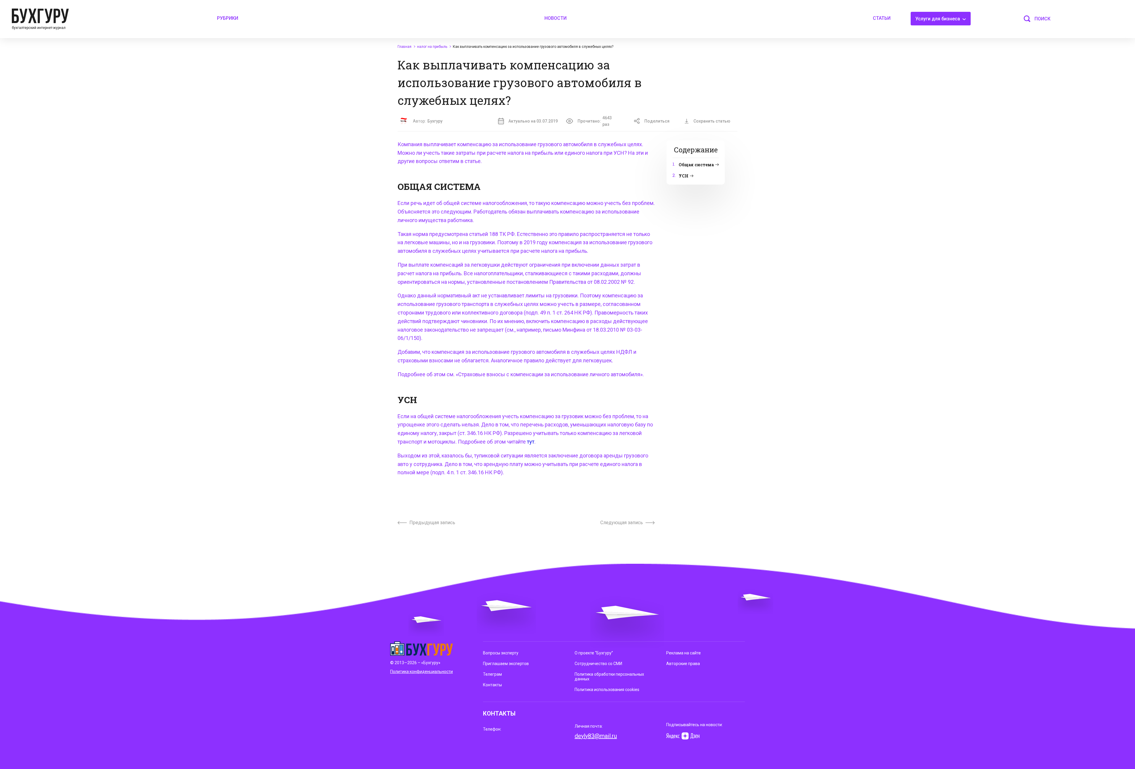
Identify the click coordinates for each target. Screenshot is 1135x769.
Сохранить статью (711, 121)
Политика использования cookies (607, 689)
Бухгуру (434, 121)
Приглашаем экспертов (506, 663)
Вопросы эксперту (500, 653)
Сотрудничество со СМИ (598, 663)
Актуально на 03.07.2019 (533, 121)
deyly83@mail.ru (596, 736)
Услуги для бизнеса (938, 19)
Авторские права (683, 663)
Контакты (492, 684)
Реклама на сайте (683, 653)
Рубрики (227, 18)
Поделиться (656, 121)
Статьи (882, 18)
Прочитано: (595, 121)
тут (530, 442)
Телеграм (492, 674)
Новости (555, 18)
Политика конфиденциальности (421, 671)
